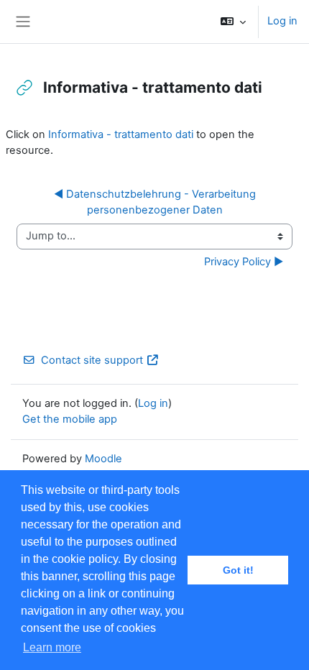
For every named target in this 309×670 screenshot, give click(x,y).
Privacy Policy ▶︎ (243, 261)
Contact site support (92, 360)
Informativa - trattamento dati (120, 134)
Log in (282, 20)
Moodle (103, 458)
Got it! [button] (238, 570)
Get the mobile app (69, 419)
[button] (233, 21)
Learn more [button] (52, 647)
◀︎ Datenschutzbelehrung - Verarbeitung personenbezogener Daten (156, 202)
